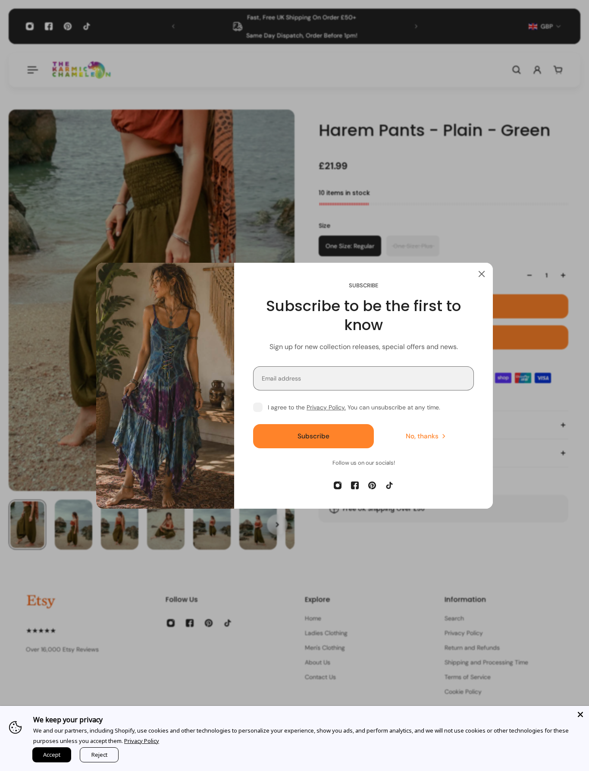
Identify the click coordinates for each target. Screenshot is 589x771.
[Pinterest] (372, 485)
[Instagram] (337, 485)
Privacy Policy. (326, 407)
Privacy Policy (141, 741)
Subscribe (313, 435)
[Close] (481, 274)
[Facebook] (355, 485)
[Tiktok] (389, 485)
